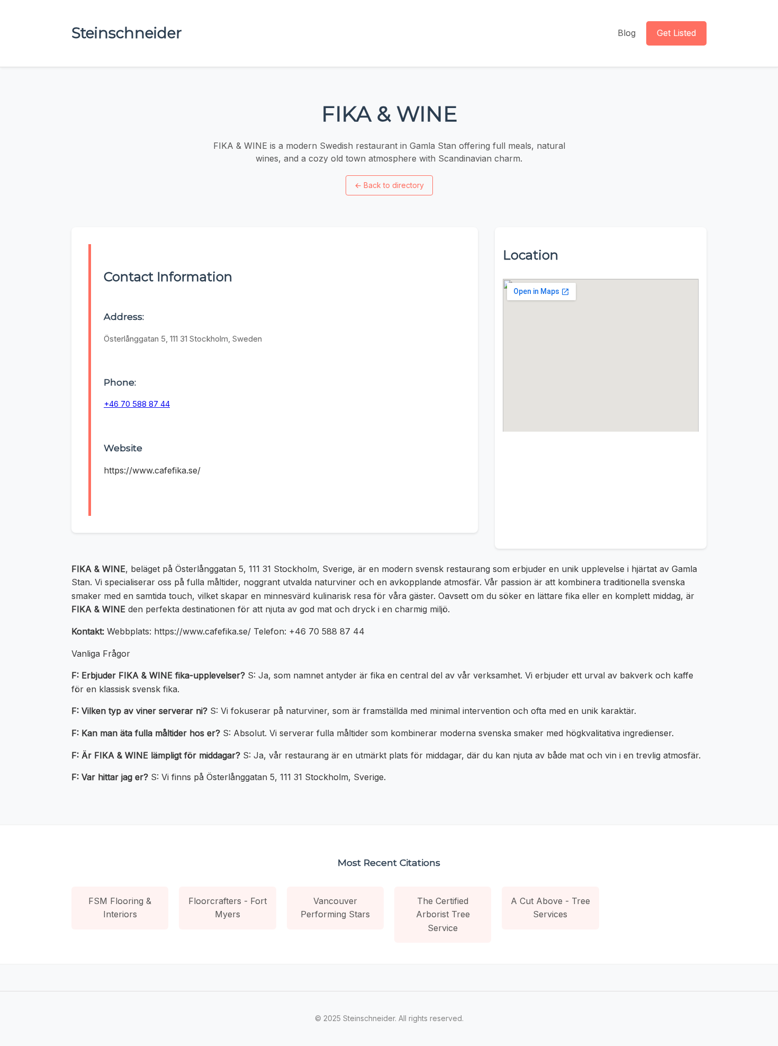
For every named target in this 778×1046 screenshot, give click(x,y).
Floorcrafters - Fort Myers (227, 908)
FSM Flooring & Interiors (119, 908)
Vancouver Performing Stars (335, 908)
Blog (627, 33)
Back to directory (389, 185)
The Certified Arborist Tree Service (443, 914)
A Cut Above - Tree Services (550, 908)
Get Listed (676, 33)
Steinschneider (126, 33)
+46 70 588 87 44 (137, 404)
